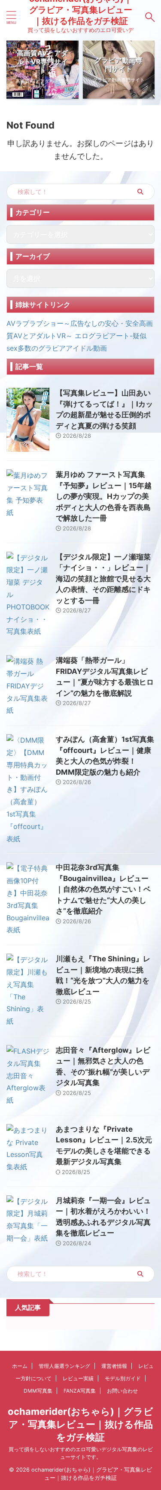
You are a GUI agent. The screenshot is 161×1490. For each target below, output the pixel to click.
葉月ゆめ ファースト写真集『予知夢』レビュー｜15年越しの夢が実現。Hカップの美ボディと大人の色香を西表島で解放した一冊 (104, 496)
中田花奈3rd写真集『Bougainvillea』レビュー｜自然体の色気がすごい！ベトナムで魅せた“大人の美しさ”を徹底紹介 (103, 889)
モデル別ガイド (123, 1378)
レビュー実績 (78, 1378)
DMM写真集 (38, 1391)
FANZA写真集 (80, 1391)
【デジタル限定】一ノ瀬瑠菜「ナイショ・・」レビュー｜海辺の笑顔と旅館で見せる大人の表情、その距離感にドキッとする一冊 (103, 579)
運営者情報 (114, 1366)
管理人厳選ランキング (64, 1366)
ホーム (19, 1366)
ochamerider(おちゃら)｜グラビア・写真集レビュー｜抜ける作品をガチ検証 (80, 1424)
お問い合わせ (122, 1391)
